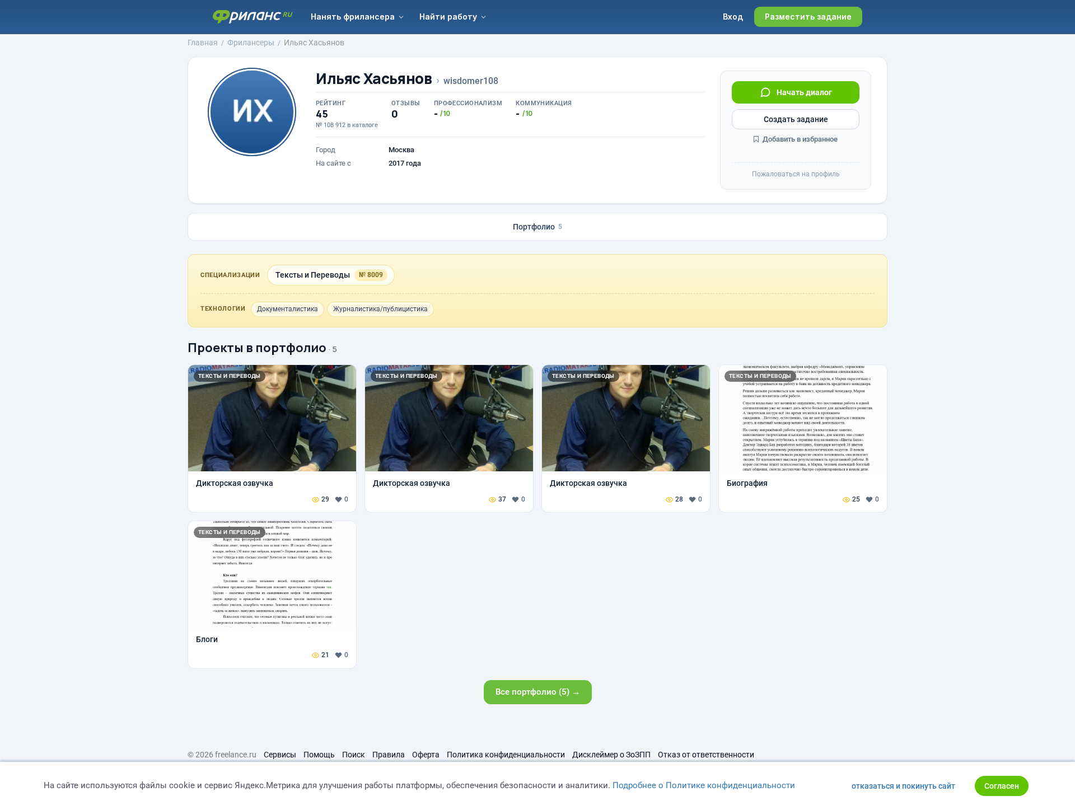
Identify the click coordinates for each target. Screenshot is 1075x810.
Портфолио (537, 226)
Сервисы (280, 754)
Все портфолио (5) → (538, 692)
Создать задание (796, 119)
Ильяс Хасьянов (374, 79)
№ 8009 (371, 275)
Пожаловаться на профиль (796, 174)
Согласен (1001, 785)
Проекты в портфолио (257, 347)
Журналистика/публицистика (380, 309)
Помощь (319, 754)
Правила (388, 754)
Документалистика (287, 309)
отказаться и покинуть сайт (903, 785)
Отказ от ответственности (706, 754)
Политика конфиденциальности (506, 754)
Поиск (353, 754)
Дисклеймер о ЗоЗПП (611, 754)
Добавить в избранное (799, 139)
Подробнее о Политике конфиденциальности (704, 785)
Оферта (426, 754)
